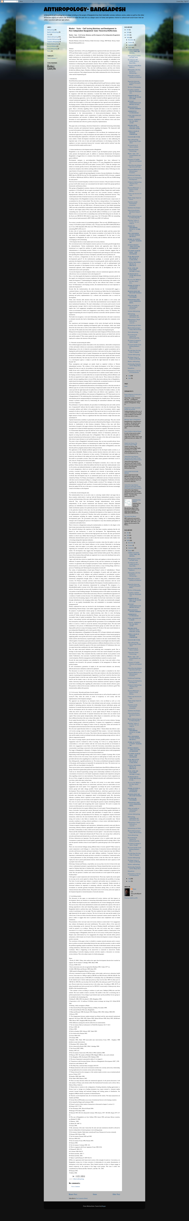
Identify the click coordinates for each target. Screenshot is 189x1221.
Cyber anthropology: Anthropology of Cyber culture (134, 141)
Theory (49, 51)
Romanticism (131, 368)
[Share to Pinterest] (84, 1176)
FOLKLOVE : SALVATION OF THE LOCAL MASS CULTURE (134, 121)
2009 (128, 35)
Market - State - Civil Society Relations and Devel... (134, 155)
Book (48, 34)
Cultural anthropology (78, 1179)
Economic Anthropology (53, 39)
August (130, 47)
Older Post (116, 1194)
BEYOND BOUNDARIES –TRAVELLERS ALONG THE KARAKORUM (134, 246)
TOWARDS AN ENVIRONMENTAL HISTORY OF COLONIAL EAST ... (134, 228)
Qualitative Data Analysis (134, 208)
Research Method (51, 46)
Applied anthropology (52, 32)
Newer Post (73, 1194)
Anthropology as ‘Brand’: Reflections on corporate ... (134, 321)
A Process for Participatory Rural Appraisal (135, 178)
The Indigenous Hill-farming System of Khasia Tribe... (133, 61)
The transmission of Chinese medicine (133, 146)
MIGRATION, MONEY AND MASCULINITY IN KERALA (134, 292)
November (131, 40)
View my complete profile (131, 898)
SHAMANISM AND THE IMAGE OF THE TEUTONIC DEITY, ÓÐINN (134, 97)
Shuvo (134, 889)
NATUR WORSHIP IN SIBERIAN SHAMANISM (134, 108)
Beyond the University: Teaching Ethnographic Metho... (134, 83)
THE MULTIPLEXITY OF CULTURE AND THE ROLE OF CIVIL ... (134, 275)
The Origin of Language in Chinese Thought (134, 341)
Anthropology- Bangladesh (85, 10)
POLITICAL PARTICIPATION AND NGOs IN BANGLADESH (134, 264)
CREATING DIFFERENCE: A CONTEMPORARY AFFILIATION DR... (134, 287)
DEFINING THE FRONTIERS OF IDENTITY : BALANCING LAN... (135, 241)
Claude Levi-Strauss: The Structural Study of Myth (131, 444)
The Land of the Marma (130, 516)
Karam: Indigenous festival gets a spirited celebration (133, 395)
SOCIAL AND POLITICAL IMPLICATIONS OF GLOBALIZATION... (133, 258)
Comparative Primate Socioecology (133, 150)
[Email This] (77, 1176)
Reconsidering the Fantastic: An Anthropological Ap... (134, 336)
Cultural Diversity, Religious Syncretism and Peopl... (135, 166)
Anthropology (50, 30)
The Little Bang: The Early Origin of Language (134, 351)
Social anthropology (52, 49)
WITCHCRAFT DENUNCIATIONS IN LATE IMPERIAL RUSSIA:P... (134, 103)
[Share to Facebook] (82, 1176)
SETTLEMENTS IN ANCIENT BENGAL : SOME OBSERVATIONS (134, 252)
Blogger (104, 1206)
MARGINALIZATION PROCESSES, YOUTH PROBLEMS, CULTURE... (134, 127)
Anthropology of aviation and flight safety (134, 56)
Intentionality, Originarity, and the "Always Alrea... (134, 365)
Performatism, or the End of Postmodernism (134, 371)
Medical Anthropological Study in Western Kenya (134, 328)
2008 (128, 37)
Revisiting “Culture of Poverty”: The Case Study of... (133, 222)
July (129, 376)
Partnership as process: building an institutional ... (134, 77)
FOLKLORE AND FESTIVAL (134, 137)
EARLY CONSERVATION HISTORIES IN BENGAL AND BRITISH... (134, 235)
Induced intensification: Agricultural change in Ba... (134, 212)
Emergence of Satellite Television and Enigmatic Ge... (135, 161)
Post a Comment (75, 1186)
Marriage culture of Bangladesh (133, 419)
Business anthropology (134, 361)
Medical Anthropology (53, 44)
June (129, 378)
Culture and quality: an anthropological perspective (133, 307)
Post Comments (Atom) (82, 1198)
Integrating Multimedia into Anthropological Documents (135, 171)
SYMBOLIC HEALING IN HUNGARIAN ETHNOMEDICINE (133, 133)
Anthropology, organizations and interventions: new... (134, 315)
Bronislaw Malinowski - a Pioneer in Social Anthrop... (134, 189)
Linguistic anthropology (53, 41)
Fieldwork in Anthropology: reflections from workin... (135, 183)
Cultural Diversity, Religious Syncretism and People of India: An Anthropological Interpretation (133, 458)
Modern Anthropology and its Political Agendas (134, 217)
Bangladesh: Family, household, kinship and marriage (132, 408)
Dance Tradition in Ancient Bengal (133, 431)
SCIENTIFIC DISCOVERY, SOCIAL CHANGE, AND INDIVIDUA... (134, 51)
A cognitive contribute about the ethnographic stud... (134, 91)
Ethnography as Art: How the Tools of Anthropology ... (134, 71)
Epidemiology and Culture (134, 325)
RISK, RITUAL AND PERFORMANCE (132, 296)
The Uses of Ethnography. (134, 87)
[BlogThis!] (78, 1176)
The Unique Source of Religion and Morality (134, 358)
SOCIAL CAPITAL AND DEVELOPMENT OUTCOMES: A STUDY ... (134, 269)
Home (95, 1194)
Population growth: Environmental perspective (133, 203)
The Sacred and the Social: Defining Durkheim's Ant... (134, 346)
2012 (128, 30)
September (131, 45)
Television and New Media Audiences (134, 66)
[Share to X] (80, 1176)
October (130, 42)
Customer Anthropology (134, 311)
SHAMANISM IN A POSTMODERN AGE (133, 112)
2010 (128, 32)
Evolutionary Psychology (134, 175)
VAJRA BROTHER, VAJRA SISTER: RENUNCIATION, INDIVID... (134, 301)
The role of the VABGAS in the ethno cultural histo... (134, 281)
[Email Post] (73, 1176)
